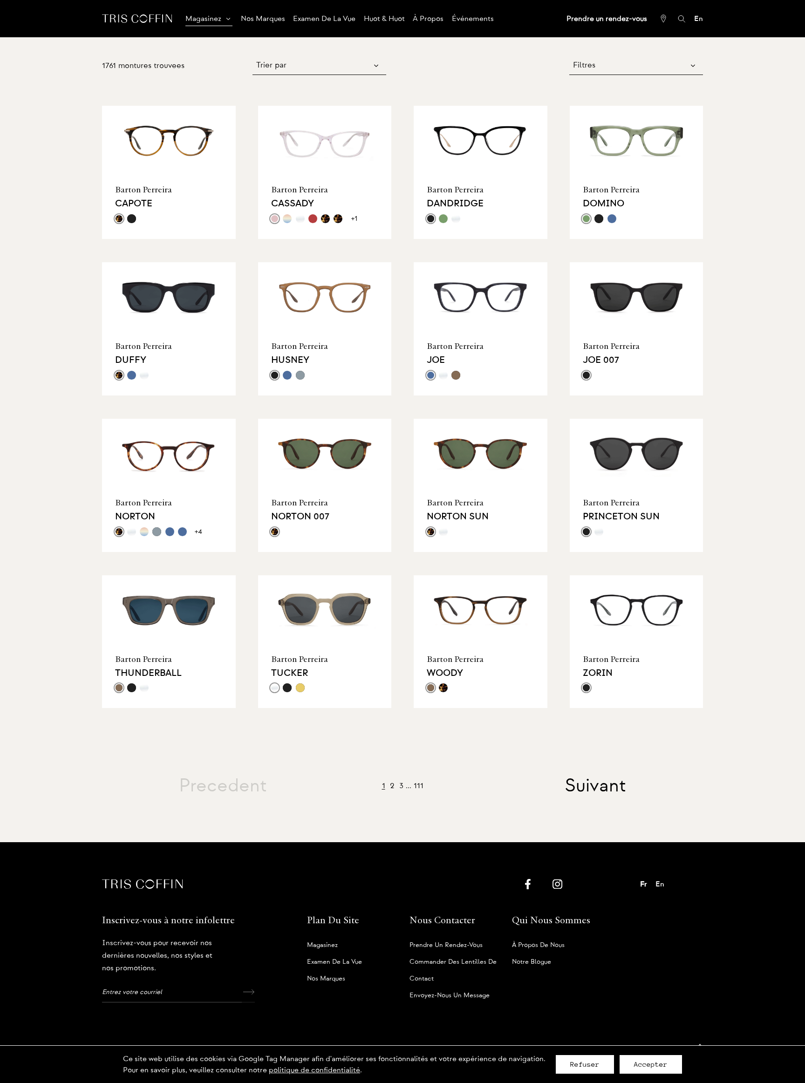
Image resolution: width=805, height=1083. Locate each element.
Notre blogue (531, 962)
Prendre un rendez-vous (446, 945)
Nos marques (326, 978)
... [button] (408, 786)
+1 (354, 218)
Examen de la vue (334, 962)
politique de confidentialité (314, 1070)
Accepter (651, 1064)
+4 (198, 531)
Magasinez (322, 945)
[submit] (248, 992)
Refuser (585, 1064)
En (698, 18)
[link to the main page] (137, 18)
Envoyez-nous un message (449, 995)
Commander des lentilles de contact (453, 964)
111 (418, 786)
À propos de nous (538, 945)
